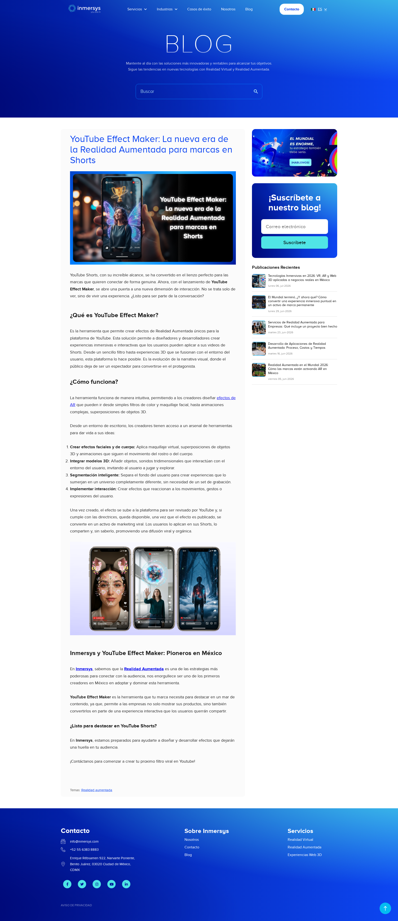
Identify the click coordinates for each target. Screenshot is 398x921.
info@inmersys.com (84, 841)
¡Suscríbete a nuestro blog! (294, 203)
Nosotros (228, 9)
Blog (249, 9)
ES (320, 9)
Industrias (165, 9)
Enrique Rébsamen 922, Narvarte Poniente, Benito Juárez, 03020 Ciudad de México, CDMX (102, 864)
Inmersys (84, 669)
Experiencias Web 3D (305, 855)
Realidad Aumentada (144, 669)
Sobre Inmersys (206, 830)
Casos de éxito (199, 9)
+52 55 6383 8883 (84, 849)
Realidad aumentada (96, 790)
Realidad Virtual (300, 839)
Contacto (291, 9)
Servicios (134, 9)
